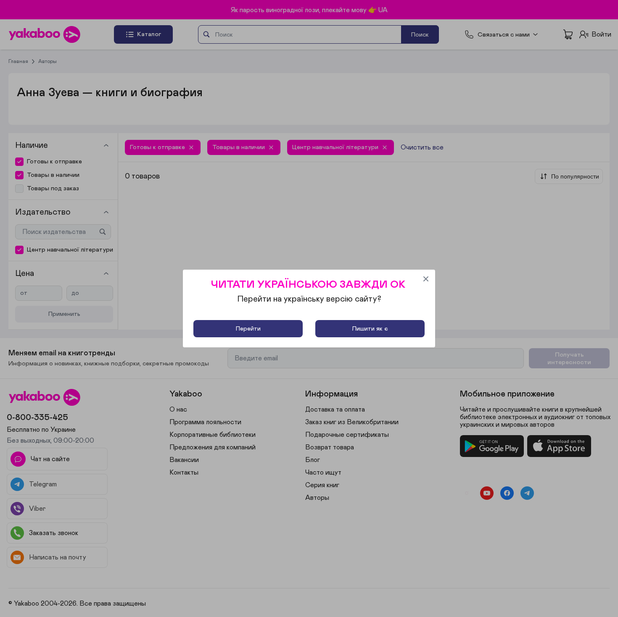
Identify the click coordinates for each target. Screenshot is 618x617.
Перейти (248, 329)
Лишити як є (370, 329)
